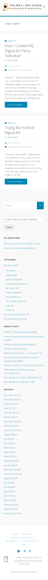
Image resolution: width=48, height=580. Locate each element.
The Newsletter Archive (14, 319)
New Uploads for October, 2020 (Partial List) (23, 377)
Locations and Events (15, 284)
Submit (9, 227)
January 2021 (9, 417)
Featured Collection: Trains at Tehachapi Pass (24, 365)
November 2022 (11, 399)
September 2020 (11, 430)
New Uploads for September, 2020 (19, 382)
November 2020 (11, 421)
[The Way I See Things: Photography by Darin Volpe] (21, 6)
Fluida (23, 572)
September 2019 (11, 474)
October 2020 (10, 426)
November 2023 (11, 395)
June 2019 (8, 487)
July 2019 (7, 482)
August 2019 (9, 478)
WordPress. (32, 572)
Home (15, 534)
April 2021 (8, 408)
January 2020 (9, 465)
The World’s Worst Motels (15, 349)
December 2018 (11, 513)
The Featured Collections (15, 314)
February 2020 (10, 461)
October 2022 (10, 404)
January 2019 (9, 509)
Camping (9, 270)
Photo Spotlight (12, 292)
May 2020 (8, 447)
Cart (24, 544)
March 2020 (9, 456)
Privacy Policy (30, 541)
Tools (8, 305)
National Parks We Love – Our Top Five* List (23, 353)
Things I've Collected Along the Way (19, 248)
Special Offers (12, 297)
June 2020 (8, 443)
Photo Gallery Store (22, 538)
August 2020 (9, 434)
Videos (9, 310)
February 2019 (10, 504)
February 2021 (10, 412)
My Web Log (9, 265)
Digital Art (11, 41)
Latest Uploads (12, 279)
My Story (27, 534)
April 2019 (8, 496)
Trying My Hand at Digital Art (19, 130)
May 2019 (8, 491)
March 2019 (9, 500)
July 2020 (7, 439)
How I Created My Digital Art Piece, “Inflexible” (19, 50)
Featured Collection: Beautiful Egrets (20, 344)
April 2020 (8, 452)
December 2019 (11, 469)
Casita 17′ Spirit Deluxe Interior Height (20, 332)
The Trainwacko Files (15, 301)
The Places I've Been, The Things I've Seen (22, 243)
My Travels (10, 288)
